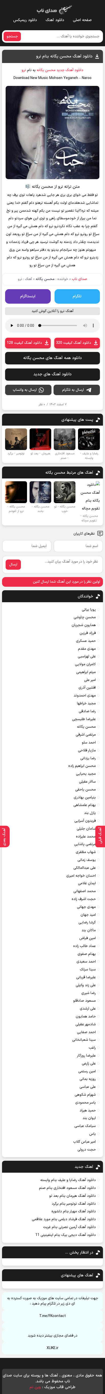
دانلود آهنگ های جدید (52, 374)
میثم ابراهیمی (86, 672)
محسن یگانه (46, 70)
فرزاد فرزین (88, 633)
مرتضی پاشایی (85, 844)
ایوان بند (89, 1118)
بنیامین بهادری (85, 797)
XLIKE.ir (52, 1348)
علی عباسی (88, 1087)
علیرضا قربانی (86, 977)
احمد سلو (89, 742)
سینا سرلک (88, 969)
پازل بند (90, 813)
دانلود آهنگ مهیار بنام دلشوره (73, 1211)
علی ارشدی (88, 1008)
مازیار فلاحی (87, 750)
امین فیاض (87, 938)
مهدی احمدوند (85, 695)
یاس (92, 1134)
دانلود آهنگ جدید (70, 70)
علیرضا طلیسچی (84, 719)
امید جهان (88, 915)
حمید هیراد (88, 1110)
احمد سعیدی (86, 961)
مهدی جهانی (86, 907)
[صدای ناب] (53, 9)
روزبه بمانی (88, 1079)
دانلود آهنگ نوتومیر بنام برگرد (74, 1203)
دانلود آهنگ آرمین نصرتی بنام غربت (69, 1227)
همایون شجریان (84, 625)
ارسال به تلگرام (73, 390)
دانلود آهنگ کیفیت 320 (73, 343)
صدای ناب (79, 279)
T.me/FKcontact (52, 1316)
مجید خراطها (86, 703)
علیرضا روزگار (86, 1055)
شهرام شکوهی (85, 1094)
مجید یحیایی (86, 774)
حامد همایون (86, 1016)
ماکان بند (89, 930)
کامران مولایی (85, 664)
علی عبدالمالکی (84, 868)
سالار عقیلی (87, 781)
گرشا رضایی (87, 922)
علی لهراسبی (87, 656)
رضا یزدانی (88, 758)
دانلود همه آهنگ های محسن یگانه (52, 358)
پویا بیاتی (89, 609)
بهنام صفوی (86, 954)
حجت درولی (86, 1149)
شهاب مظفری (86, 852)
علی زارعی (89, 1063)
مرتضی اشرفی (86, 734)
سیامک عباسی (85, 1126)
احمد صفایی (86, 1032)
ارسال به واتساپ (25, 390)
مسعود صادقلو (84, 1000)
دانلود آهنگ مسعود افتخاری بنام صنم (67, 1188)
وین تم (35, 1387)
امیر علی (90, 680)
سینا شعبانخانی (84, 1040)
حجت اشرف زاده (84, 899)
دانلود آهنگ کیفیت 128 (24, 343)
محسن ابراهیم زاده (82, 766)
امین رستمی (87, 1071)
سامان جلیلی (86, 828)
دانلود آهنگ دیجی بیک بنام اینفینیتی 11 (65, 1235)
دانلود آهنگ (55, 20)
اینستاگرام (27, 296)
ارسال (13, 564)
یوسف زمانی (86, 860)
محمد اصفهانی (84, 891)
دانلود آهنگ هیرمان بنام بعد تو (72, 1196)
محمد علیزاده (86, 836)
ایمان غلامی (87, 883)
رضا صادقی (87, 711)
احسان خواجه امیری (81, 875)
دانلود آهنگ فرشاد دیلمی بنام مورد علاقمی (64, 1219)
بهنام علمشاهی (84, 805)
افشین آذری (87, 687)
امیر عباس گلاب (84, 1141)
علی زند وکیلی (86, 985)
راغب (92, 1047)
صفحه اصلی (82, 20)
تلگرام (77, 296)
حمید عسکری (86, 641)
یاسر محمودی (85, 1102)
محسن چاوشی (85, 617)
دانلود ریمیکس (25, 20)
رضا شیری (88, 993)
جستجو (12, 36)
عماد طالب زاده (84, 946)
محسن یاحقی (85, 789)
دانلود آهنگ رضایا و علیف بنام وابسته (68, 1180)
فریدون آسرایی (85, 821)
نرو (24, 70)
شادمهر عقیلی (85, 1024)
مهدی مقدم (87, 649)
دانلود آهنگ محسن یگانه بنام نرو (64, 56)
